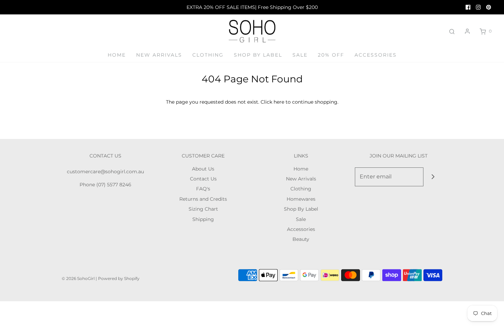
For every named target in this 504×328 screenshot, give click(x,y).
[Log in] (467, 31)
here (279, 102)
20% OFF (331, 55)
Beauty (300, 239)
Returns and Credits (203, 199)
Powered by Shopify (119, 278)
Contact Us (203, 179)
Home (117, 55)
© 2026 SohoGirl (78, 278)
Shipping (203, 219)
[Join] (432, 176)
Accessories (376, 55)
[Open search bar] (452, 31)
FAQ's (203, 189)
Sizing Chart (203, 209)
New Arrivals (159, 55)
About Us (203, 169)
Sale (300, 55)
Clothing (208, 55)
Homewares (301, 199)
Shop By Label (258, 55)
